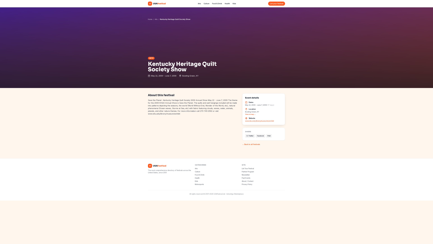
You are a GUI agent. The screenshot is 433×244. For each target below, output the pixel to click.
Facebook (260, 136)
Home (150, 19)
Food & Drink (217, 4)
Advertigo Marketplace (235, 194)
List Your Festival (248, 168)
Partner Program (248, 172)
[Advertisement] (216, 38)
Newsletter (246, 175)
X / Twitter (249, 136)
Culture (206, 4)
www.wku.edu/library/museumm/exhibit (259, 121)
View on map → (250, 114)
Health (227, 4)
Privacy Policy (247, 184)
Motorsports (199, 184)
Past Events (246, 178)
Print (269, 136)
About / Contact (247, 181)
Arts (199, 4)
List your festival (276, 4)
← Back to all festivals (251, 144)
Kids (234, 4)
